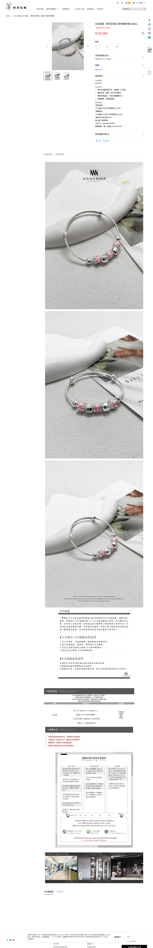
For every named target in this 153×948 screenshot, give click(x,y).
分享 (99, 141)
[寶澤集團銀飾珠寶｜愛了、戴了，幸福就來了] (19, 6)
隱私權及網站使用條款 (60, 947)
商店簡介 (56, 944)
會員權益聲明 (91, 947)
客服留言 (90, 944)
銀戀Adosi (99, 70)
